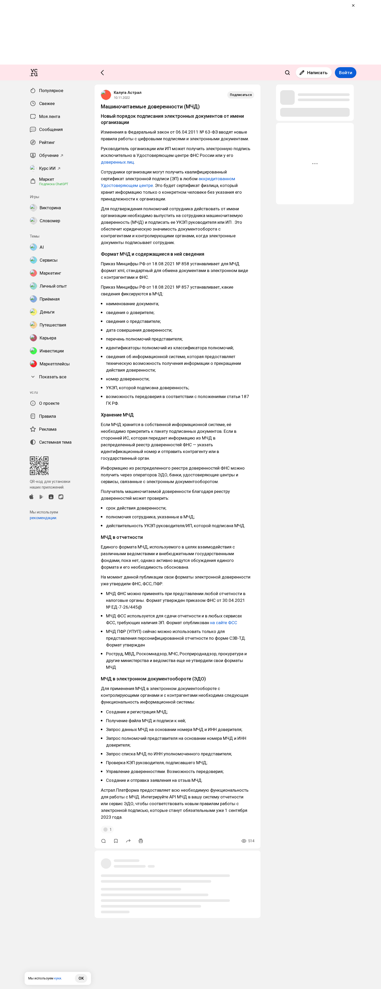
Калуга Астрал (128, 92)
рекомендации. (43, 518)
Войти (345, 72)
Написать (317, 72)
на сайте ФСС (223, 622)
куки (57, 978)
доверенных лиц (117, 162)
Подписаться (241, 95)
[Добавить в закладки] (115, 841)
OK (81, 978)
